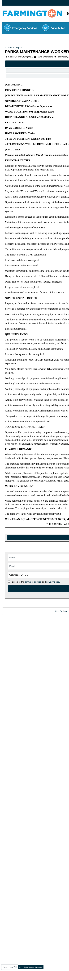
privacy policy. (53, 582)
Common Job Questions (33, 967)
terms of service (33, 582)
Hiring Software (61, 611)
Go (20, 967)
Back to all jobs (14, 47)
